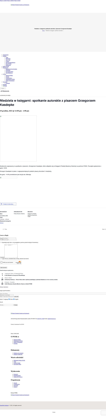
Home (43, 30)
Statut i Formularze (18, 342)
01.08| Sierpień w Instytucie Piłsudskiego (15, 275)
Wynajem (16, 385)
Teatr (15, 361)
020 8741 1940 (40, 318)
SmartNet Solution (4, 405)
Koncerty (16, 374)
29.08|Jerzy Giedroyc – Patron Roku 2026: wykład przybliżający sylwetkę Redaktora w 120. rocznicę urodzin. (31, 279)
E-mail (1, 239)
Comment (2, 257)
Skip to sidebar (10, 0)
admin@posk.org (52, 318)
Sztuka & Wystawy (18, 376)
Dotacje (15, 386)
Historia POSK (17, 339)
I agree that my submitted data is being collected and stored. (15, 258)
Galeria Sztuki (17, 363)
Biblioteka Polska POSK (19, 360)
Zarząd (15, 383)
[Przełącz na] (5, 85)
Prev (5, 229)
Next (103, 229)
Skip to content (3, 0)
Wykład (1, 223)
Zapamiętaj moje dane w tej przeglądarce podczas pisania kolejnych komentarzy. (20, 242)
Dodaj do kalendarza (8, 204)
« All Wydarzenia (4, 91)
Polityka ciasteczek (18, 354)
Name (1, 238)
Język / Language (4, 299)
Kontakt (15, 343)
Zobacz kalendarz (4, 287)
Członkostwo (17, 384)
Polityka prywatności (18, 353)
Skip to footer (17, 0)
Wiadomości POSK (18, 341)
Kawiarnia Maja (17, 364)
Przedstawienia (17, 375)
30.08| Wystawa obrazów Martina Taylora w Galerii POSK (18, 284)
